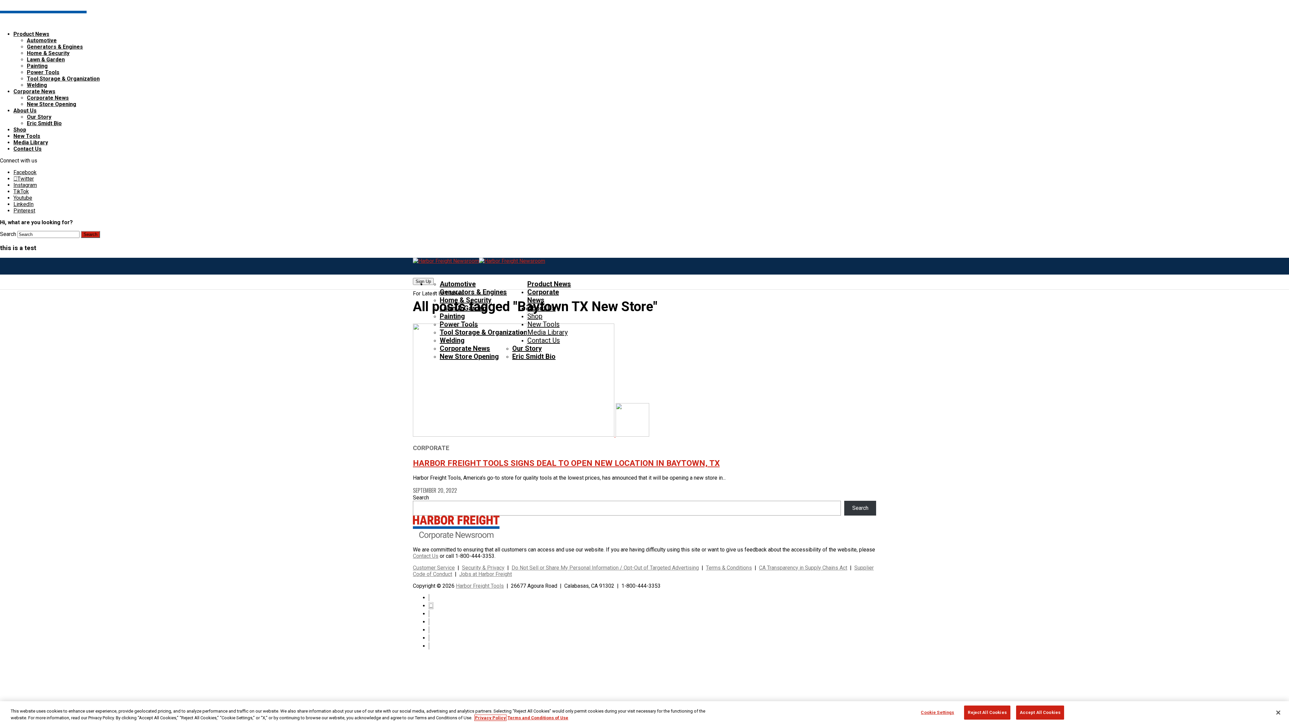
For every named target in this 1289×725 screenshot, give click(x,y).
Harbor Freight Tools (480, 586)
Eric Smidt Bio (44, 123)
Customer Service (434, 568)
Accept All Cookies (1040, 712)
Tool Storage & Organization (63, 79)
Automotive (42, 40)
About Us (25, 110)
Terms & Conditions (729, 568)
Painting (37, 66)
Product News (31, 34)
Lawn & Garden (46, 59)
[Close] (1278, 712)
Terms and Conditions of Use (538, 717)
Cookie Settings (937, 712)
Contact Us (27, 149)
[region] (644, 713)
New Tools (26, 136)
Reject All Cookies (987, 712)
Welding (37, 85)
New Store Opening (51, 104)
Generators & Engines (55, 47)
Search (8, 234)
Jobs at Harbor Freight (485, 574)
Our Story (39, 117)
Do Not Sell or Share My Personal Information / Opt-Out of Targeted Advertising (605, 568)
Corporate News (34, 91)
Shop (19, 130)
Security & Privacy (483, 568)
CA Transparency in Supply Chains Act (803, 568)
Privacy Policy (490, 717)
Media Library (30, 142)
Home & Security (48, 53)
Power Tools (43, 72)
